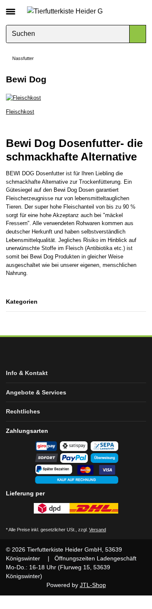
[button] (126, 11)
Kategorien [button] (22, 301)
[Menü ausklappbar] (10, 8)
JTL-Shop (93, 585)
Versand (97, 529)
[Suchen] (137, 34)
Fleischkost (20, 112)
